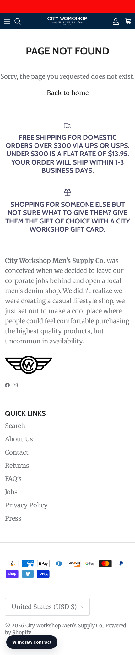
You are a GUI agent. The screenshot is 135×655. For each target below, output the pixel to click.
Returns (17, 465)
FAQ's (13, 479)
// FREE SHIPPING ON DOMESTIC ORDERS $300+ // (67, 9)
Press (13, 518)
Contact (17, 452)
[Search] (21, 21)
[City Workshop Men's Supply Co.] (67, 21)
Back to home (68, 93)
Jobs (11, 492)
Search (15, 426)
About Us (19, 439)
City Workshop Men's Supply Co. (64, 625)
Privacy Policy (26, 505)
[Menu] (7, 21)
